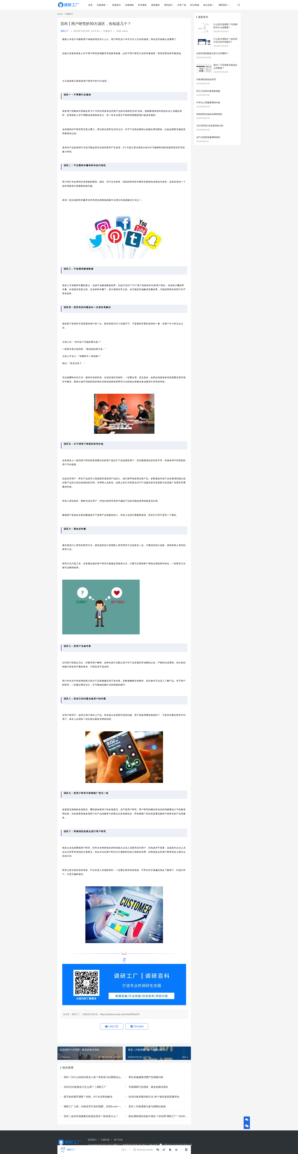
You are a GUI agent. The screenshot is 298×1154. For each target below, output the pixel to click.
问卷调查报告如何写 (206, 79)
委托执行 (168, 5)
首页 (90, 5)
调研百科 (223, 5)
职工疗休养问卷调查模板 (208, 91)
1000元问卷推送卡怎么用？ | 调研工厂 (84, 1086)
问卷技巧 (107, 31)
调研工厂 (65, 31)
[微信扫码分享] (157, 1149)
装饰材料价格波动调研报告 (209, 114)
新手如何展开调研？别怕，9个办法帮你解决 (87, 1096)
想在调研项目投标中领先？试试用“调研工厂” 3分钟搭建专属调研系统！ (158, 1116)
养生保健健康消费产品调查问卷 (145, 1077)
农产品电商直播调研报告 (208, 137)
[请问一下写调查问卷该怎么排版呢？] (204, 68)
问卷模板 (129, 5)
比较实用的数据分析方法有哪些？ (212, 53)
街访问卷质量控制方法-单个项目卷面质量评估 (153, 1096)
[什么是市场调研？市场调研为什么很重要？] (204, 28)
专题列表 (105, 1139)
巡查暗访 (116, 5)
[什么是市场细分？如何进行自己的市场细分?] (204, 42)
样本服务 (142, 5)
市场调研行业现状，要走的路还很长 (148, 1086)
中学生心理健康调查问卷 (208, 102)
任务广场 (181, 5)
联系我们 (92, 1139)
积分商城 (194, 5)
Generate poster (144, 1149)
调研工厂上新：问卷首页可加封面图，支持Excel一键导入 (93, 1106)
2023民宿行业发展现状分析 (209, 125)
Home (60, 14)
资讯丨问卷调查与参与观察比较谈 (147, 1106)
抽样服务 (155, 5)
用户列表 (118, 1139)
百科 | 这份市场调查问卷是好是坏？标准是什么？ (90, 1116)
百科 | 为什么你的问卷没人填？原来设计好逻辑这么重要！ (93, 1077)
